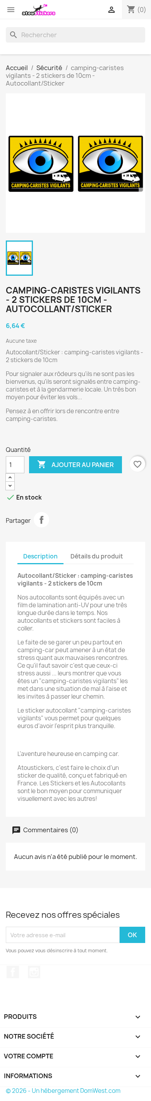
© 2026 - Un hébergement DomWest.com (63, 1091)
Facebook (13, 972)
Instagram (34, 972)
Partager (41, 519)
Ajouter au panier (75, 464)
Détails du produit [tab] (96, 556)
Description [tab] (40, 556)
